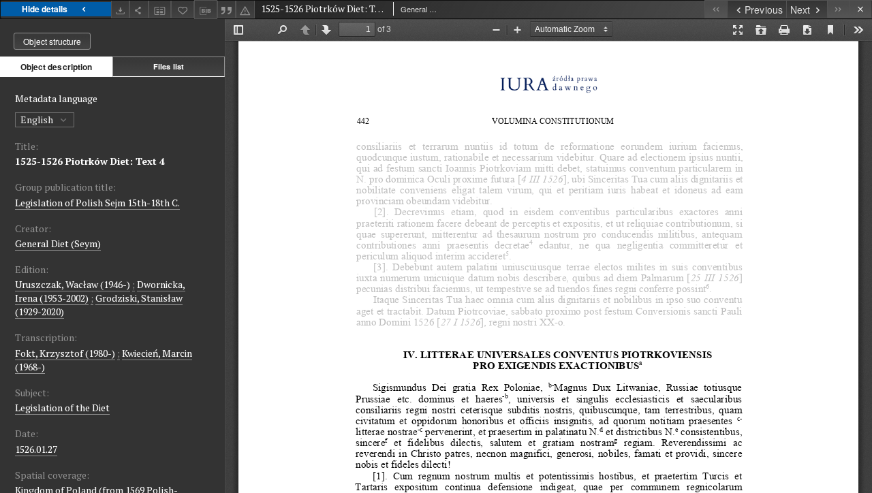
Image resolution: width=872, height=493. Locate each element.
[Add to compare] (160, 9)
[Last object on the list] (838, 9)
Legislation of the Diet (62, 407)
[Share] (139, 9)
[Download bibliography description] (205, 9)
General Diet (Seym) (58, 243)
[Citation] (226, 9)
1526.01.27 (36, 449)
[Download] (120, 9)
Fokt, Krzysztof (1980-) (65, 353)
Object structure (52, 41)
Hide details (44, 9)
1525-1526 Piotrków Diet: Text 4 (90, 161)
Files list (168, 66)
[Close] (861, 9)
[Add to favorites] (182, 9)
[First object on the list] (715, 9)
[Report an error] (245, 9)
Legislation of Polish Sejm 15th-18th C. (97, 202)
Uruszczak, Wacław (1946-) (72, 284)
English (37, 119)
